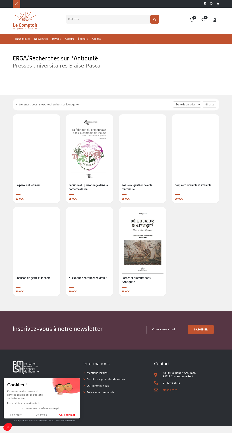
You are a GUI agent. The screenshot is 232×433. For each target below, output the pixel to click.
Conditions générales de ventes (106, 379)
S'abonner (201, 329)
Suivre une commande (100, 392)
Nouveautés (41, 38)
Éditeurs (83, 38)
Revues (56, 38)
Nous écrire (170, 390)
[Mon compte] (215, 20)
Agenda (96, 38)
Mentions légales (97, 373)
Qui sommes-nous (98, 385)
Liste (211, 104)
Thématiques (22, 38)
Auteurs (69, 38)
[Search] (155, 19)
